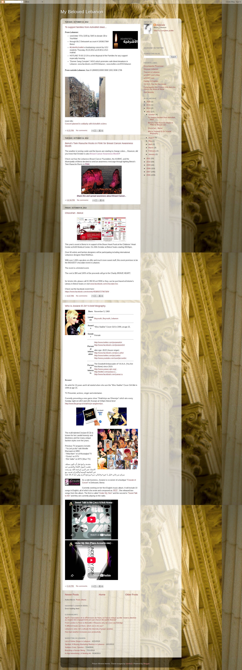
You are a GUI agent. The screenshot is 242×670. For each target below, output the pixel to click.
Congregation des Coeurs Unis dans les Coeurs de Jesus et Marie (159, 88)
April (150, 144)
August (151, 138)
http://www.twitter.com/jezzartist (107, 356)
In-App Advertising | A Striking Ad (78, 653)
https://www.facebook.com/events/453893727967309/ (87, 292)
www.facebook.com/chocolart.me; (104, 284)
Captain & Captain (151, 81)
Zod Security (149, 92)
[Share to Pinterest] (102, 130)
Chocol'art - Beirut (74, 213)
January (151, 154)
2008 (148, 168)
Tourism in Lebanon (152, 72)
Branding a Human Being (75, 650)
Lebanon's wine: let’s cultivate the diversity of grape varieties (89, 629)
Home (102, 594)
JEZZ (115, 490)
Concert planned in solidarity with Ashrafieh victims (86, 124)
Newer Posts (72, 594)
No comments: (82, 130)
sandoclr (129, 664)
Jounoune (160, 25)
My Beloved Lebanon (81, 11)
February (152, 151)
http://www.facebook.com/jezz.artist (109, 353)
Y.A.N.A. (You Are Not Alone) (155, 84)
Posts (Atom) (81, 600)
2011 (148, 158)
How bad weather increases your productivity (83, 632)
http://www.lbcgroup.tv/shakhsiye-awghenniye (84, 404)
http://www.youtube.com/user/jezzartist (110, 358)
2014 (148, 108)
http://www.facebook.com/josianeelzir (109, 345)
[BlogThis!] (95, 130)
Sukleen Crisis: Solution (74, 647)
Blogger (146, 664)
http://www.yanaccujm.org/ (105, 369)
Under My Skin (105, 493)
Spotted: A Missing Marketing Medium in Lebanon (84, 644)
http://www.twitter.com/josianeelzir (108, 342)
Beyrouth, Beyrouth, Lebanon (106, 319)
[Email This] (92, 130)
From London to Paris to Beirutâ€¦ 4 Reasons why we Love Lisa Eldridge (94, 623)
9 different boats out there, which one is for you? (84, 626)
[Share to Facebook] (100, 130)
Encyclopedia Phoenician (154, 66)
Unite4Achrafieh (77, 47)
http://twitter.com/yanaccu (104, 372)
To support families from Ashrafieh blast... (86, 27)
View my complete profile (164, 31)
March (151, 148)
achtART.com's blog (152, 75)
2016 (148, 105)
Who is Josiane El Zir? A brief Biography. (85, 306)
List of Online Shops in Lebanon (77, 641)
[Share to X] (97, 130)
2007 (148, 172)
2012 (148, 112)
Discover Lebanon (151, 69)
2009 (148, 165)
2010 (148, 162)
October (151, 115)
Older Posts (131, 594)
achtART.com (149, 78)
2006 (148, 175)
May (150, 141)
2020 (148, 102)
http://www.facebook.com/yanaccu (108, 374)
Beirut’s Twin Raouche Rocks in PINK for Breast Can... (160, 124)
